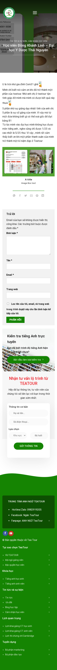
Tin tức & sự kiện (18, 41)
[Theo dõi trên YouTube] (11, 533)
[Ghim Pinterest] (37, 196)
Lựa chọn (14, 429)
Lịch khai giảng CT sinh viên (18, 631)
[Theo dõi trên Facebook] (5, 533)
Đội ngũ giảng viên (14, 560)
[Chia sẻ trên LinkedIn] (42, 196)
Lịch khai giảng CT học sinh (18, 626)
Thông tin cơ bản (18, 406)
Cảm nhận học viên (37, 41)
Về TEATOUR (11, 555)
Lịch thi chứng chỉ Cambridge (19, 636)
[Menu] (34, 12)
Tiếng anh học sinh (14, 579)
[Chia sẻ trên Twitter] (25, 196)
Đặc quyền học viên (14, 565)
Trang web (12, 289)
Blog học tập (11, 607)
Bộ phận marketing (14, 650)
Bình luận (12, 233)
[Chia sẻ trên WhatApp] (14, 196)
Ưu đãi (8, 602)
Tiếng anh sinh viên (14, 583)
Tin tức (9, 597)
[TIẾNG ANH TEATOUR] (15, 13)
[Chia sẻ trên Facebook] (19, 196)
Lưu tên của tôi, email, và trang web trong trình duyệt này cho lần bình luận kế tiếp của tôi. (28, 309)
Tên (9, 260)
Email (10, 275)
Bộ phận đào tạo (13, 654)
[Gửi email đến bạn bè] (31, 196)
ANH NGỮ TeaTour (32, 520)
